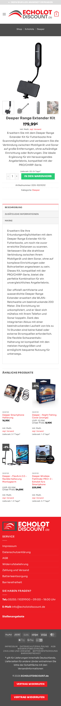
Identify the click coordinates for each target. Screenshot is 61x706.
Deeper (40, 29)
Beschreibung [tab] (13, 207)
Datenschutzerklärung (16, 552)
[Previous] (7, 70)
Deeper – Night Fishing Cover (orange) (44, 416)
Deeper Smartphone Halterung (13, 416)
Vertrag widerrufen (29, 697)
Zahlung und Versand (15, 570)
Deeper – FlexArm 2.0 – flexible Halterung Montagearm (14, 479)
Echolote (29, 29)
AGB (5, 558)
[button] (4, 14)
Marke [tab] (9, 220)
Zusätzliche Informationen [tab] (22, 214)
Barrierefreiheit (12, 582)
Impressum (9, 546)
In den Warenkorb (38, 176)
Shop (19, 29)
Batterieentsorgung (15, 576)
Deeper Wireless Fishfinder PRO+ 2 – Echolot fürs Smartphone (42, 480)
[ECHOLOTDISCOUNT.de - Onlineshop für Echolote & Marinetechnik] (30, 14)
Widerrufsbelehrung (15, 564)
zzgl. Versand (35, 129)
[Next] (53, 70)
